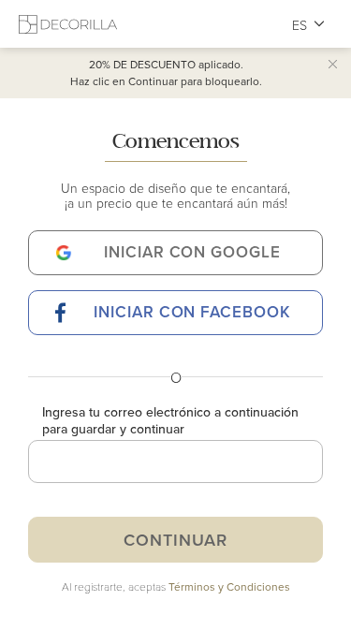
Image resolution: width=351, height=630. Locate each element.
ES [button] (300, 25)
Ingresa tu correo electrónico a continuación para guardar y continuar (170, 420)
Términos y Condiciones (229, 586)
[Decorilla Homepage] (68, 24)
